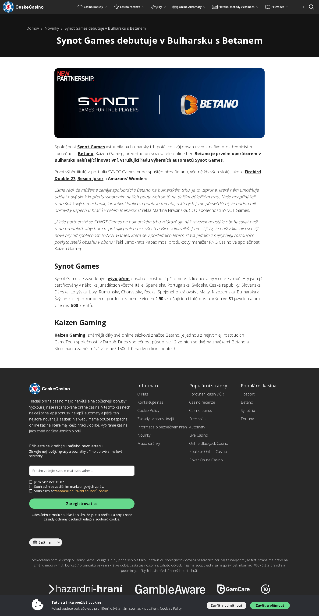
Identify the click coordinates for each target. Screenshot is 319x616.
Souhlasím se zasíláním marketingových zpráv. (69, 486)
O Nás (142, 394)
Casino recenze (202, 402)
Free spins (197, 418)
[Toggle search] (311, 7)
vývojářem (119, 278)
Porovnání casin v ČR (206, 394)
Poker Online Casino (206, 460)
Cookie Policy (148, 410)
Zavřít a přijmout (270, 605)
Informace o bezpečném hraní (162, 427)
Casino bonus (200, 410)
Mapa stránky (148, 443)
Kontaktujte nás (150, 402)
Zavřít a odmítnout (226, 605)
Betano (85, 153)
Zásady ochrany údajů (155, 418)
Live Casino (198, 435)
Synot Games (91, 147)
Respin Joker (90, 178)
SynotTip (248, 410)
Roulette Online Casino (208, 451)
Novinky (143, 435)
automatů (183, 160)
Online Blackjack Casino (208, 443)
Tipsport (248, 394)
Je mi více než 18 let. (49, 482)
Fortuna (247, 418)
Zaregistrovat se (82, 503)
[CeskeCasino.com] (29, 7)
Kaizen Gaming (69, 335)
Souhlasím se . (71, 491)
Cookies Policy (170, 608)
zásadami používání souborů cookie (81, 491)
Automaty (197, 427)
